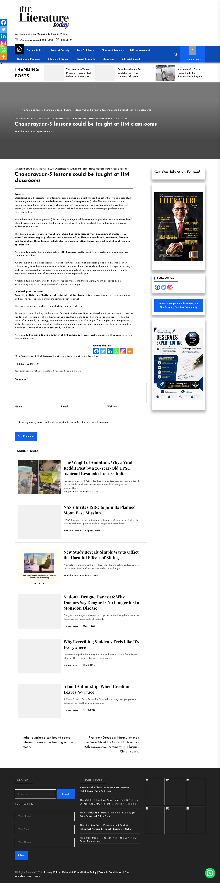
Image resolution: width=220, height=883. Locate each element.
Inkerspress (46, 356)
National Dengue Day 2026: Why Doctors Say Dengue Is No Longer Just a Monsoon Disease (101, 602)
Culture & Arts (35, 50)
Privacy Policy (52, 872)
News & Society (60, 50)
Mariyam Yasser (71, 492)
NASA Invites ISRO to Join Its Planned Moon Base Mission (100, 509)
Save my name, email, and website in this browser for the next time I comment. (64, 422)
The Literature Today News (86, 356)
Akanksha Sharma (23, 132)
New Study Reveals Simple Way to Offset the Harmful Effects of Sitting (101, 554)
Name (19, 407)
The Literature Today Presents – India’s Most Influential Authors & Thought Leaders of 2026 (105, 827)
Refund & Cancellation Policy (79, 872)
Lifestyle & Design (58, 59)
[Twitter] (103, 351)
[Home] (19, 49)
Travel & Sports (86, 59)
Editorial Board (131, 59)
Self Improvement (139, 50)
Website (112, 407)
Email (65, 407)
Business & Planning (28, 59)
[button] (210, 873)
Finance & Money (112, 50)
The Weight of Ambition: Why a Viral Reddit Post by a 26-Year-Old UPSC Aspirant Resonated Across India (98, 467)
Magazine (108, 59)
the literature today (63, 356)
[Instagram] (123, 351)
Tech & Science (85, 50)
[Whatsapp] (116, 351)
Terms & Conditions (110, 872)
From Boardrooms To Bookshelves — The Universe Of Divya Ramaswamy (108, 840)
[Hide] (1, 63)
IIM (38, 356)
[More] (130, 351)
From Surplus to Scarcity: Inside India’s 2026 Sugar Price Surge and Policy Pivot (107, 815)
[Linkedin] (110, 351)
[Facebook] (96, 351)
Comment (21, 379)
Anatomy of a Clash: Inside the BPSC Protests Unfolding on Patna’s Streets (104, 789)
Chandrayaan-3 (28, 356)
